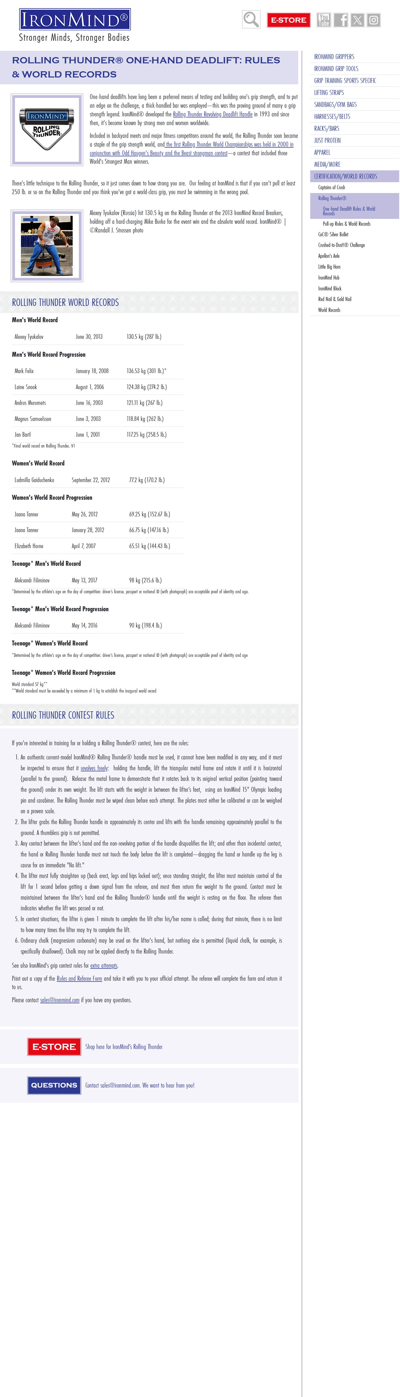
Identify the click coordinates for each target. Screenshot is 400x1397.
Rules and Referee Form (79, 978)
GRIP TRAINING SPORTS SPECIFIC (345, 80)
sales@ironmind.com (59, 1000)
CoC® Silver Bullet (333, 234)
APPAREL (322, 152)
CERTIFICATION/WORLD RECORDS (345, 176)
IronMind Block (329, 288)
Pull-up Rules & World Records (346, 223)
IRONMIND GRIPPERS (334, 56)
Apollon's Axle (329, 255)
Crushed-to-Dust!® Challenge (341, 245)
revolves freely (94, 768)
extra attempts (103, 965)
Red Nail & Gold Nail (334, 299)
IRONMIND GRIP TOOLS (336, 68)
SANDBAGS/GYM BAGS (335, 104)
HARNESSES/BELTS (332, 116)
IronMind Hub (328, 277)
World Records (329, 309)
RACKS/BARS (326, 128)
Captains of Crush (331, 187)
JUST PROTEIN (327, 140)
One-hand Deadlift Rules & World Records (349, 211)
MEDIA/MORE (327, 164)
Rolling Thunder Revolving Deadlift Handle (213, 114)
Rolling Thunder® (332, 198)
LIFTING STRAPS (329, 92)
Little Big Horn (329, 266)
